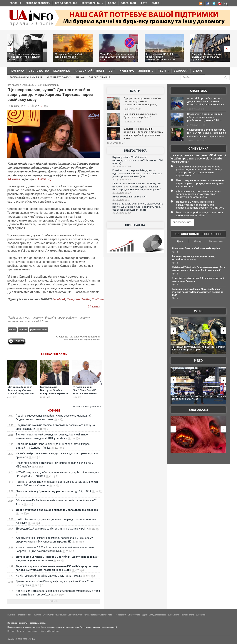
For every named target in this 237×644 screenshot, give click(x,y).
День (180, 241)
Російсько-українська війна (26, 77)
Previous (9, 49)
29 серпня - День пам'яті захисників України (68, 55)
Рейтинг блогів (187, 615)
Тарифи (80, 77)
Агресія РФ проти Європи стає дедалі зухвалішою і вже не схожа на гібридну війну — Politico (206, 101)
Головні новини (24, 615)
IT (115, 615)
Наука (86, 615)
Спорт (198, 70)
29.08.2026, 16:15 (121, 200)
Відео (155, 3)
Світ (112, 70)
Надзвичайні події (89, 70)
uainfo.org (41, 627)
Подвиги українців (99, 77)
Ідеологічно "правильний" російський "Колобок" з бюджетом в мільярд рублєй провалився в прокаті (143, 133)
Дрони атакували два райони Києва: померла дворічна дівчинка (57, 509)
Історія (94, 615)
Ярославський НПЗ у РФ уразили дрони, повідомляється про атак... (161, 57)
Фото (143, 3)
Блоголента (173, 615)
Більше (54, 601)
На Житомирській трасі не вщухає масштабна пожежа (49, 575)
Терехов (23, 329)
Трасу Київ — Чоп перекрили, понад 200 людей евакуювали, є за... (117, 57)
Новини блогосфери (47, 85)
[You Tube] (219, 4)
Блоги (135, 91)
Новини (54, 410)
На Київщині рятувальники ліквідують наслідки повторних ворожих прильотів (198, 348)
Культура (126, 70)
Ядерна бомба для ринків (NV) (129, 196)
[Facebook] (207, 4)
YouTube (98, 299)
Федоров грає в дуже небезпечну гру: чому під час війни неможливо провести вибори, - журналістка (206, 132)
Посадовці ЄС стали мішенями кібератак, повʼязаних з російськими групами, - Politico (204, 117)
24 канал (13, 179)
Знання (143, 71)
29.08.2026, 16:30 (121, 193)
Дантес (12, 329)
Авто (110, 615)
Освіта (102, 615)
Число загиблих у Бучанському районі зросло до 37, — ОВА (53, 491)
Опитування (198, 148)
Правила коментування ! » (87, 406)
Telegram (73, 299)
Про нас (11, 631)
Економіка (61, 70)
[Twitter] (213, 4)
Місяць (198, 241)
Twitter (85, 299)
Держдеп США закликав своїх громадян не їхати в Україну (52, 528)
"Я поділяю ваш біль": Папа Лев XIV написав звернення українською (85, 392)
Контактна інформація (27, 631)
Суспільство (39, 70)
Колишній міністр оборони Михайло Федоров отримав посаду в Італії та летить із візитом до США (197, 292)
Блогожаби (128, 3)
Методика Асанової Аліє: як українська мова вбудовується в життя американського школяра (22, 393)
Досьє (112, 3)
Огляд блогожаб (66, 3)
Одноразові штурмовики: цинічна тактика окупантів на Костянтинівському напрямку (142, 101)
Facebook (58, 299)
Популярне (213, 234)
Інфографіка (135, 225)
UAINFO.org (43, 179)
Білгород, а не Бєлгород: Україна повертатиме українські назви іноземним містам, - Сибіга (54, 393)
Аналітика (198, 91)
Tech (161, 71)
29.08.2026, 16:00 (121, 213)
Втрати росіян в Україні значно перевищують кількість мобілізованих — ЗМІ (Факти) (137, 160)
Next (227, 49)
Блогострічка (89, 4)
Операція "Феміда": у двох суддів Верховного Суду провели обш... (206, 57)
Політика (17, 70)
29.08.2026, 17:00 (121, 166)
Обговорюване (187, 234)
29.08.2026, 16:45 (121, 179)
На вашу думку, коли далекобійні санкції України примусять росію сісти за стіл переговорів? (198, 158)
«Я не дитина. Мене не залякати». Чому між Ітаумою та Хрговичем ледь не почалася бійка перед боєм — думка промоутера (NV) (136, 186)
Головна (15, 3)
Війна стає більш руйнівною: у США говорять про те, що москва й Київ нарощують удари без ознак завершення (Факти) (137, 206)
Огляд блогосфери (38, 3)
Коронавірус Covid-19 (59, 77)
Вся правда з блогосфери (20, 85)
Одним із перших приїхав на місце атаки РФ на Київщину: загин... (24, 57)
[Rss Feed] (200, 4)
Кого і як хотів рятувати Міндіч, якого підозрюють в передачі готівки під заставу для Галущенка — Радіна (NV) (137, 173)
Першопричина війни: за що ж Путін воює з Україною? (140, 116)
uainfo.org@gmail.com (49, 631)
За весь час (216, 241)
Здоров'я (181, 70)
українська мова (38, 329)
